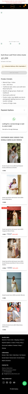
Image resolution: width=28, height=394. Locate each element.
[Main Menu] (3, 6)
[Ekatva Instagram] (3, 382)
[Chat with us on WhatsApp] (24, 383)
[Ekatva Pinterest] (10, 382)
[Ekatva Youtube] (14, 382)
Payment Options (7, 110)
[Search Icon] (20, 6)
